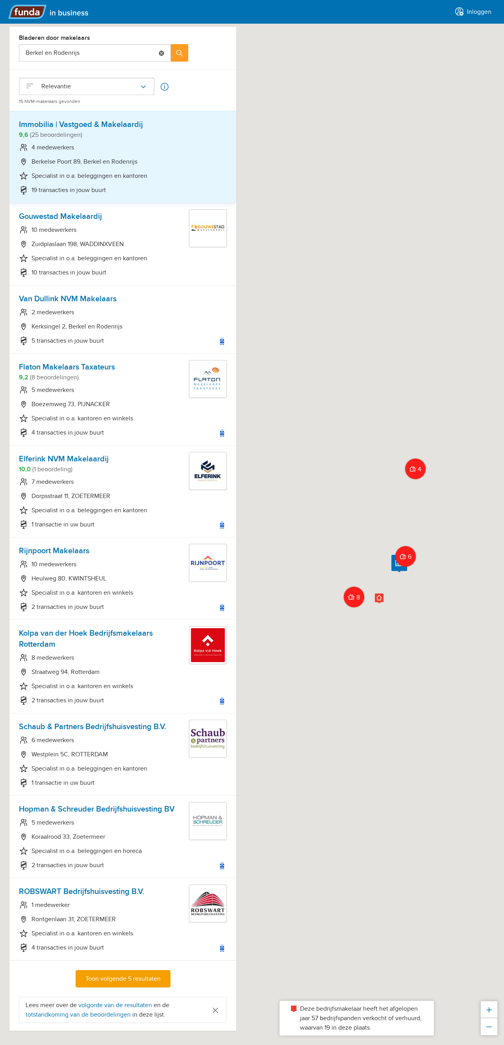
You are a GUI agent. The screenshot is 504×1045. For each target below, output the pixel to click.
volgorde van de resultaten (115, 1005)
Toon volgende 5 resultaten (123, 979)
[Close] (215, 1010)
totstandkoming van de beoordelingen (79, 1015)
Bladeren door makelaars (54, 38)
